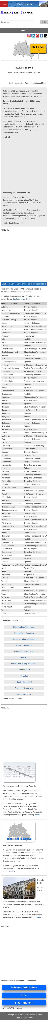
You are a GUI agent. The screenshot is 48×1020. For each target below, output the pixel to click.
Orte (24, 995)
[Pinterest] (37, 35)
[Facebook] (41, 35)
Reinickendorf (24, 670)
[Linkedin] (33, 35)
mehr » (37, 815)
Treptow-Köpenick (24, 694)
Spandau (24, 676)
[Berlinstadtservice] (24, 2)
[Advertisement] (24, 165)
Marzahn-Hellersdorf (24, 645)
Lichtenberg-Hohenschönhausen (24, 639)
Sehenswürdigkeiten (24, 987)
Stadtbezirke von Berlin (22, 299)
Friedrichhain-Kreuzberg (24, 633)
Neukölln (24, 658)
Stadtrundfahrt (24, 1002)
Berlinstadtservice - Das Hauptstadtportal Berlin (28, 83)
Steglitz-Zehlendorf (24, 682)
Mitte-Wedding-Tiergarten (24, 651)
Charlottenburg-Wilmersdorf (24, 627)
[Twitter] (45, 35)
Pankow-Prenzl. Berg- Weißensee (24, 664)
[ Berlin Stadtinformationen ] (13, 223)
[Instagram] (29, 35)
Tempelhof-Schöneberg (24, 688)
